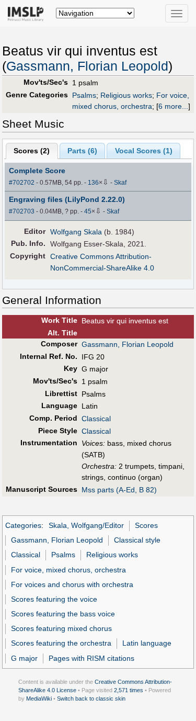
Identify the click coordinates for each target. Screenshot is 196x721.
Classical (96, 418)
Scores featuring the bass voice (63, 614)
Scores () (32, 151)
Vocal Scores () (143, 151)
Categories (23, 525)
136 (93, 182)
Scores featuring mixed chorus (61, 628)
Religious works (126, 95)
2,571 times (128, 690)
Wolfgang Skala (76, 232)
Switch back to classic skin (91, 698)
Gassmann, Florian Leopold (87, 66)
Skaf (120, 182)
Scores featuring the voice (54, 599)
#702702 (21, 182)
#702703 (21, 211)
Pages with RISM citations (91, 658)
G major (24, 658)
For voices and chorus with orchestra (72, 584)
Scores (146, 525)
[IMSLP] (28, 13)
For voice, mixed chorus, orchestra (68, 570)
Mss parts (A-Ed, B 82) (119, 490)
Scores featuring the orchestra (61, 643)
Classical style (137, 540)
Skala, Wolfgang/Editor (86, 525)
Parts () (82, 151)
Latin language (146, 643)
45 (87, 211)
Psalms (84, 95)
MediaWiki (39, 698)
